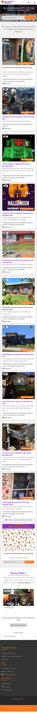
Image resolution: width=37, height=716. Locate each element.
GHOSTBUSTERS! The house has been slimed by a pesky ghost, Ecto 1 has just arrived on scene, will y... (18, 170)
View (7, 591)
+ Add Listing (4, 659)
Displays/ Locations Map (8, 653)
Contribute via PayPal (19, 625)
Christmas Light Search (9, 674)
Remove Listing (5, 687)
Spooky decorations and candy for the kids (16, 121)
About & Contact (5, 683)
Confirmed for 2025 (27, 63)
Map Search (30, 17)
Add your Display (24, 583)
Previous (2, 600)
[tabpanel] (18, 600)
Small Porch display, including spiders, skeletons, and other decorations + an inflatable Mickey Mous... (18, 459)
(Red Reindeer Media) (26, 707)
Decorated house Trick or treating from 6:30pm (17, 264)
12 (6, 40)
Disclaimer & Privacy (7, 690)
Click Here (10, 520)
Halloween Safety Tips (7, 671)
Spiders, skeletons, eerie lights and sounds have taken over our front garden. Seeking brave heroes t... (17, 74)
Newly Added (17, 573)
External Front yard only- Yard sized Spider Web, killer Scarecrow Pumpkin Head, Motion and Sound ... (18, 408)
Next (35, 600)
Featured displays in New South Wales (11, 656)
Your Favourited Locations (8, 668)
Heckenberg (8, 607)
